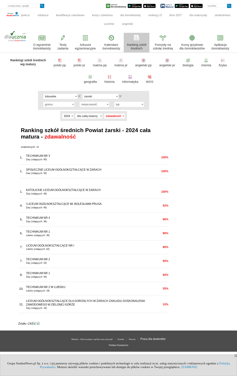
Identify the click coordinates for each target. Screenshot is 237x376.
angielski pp (143, 65)
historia (109, 81)
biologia (188, 65)
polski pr (79, 65)
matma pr (121, 65)
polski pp (60, 65)
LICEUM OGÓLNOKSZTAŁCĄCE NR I (50, 245)
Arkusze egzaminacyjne (85, 46)
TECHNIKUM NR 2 (38, 259)
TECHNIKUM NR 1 (38, 231)
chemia (206, 65)
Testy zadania (62, 46)
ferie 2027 (176, 15)
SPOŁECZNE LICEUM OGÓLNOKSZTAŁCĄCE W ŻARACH (63, 169)
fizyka (223, 65)
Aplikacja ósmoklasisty (220, 46)
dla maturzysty (198, 15)
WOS (149, 81)
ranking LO (155, 15)
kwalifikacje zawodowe (70, 15)
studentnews (222, 15)
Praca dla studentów (153, 338)
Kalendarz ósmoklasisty (111, 46)
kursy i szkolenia (102, 15)
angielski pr (167, 65)
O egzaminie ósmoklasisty (42, 46)
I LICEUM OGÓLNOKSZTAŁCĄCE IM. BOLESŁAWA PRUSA (64, 203)
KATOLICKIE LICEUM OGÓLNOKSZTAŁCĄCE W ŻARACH (63, 190)
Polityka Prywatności (118, 345)
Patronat (132, 339)
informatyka (130, 81)
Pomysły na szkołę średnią (163, 46)
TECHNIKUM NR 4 (38, 217)
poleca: (25, 15)
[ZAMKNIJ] (189, 367)
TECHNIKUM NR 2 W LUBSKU (45, 287)
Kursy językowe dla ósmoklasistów (192, 46)
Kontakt (121, 339)
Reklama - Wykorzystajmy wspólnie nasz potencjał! (92, 339)
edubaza (43, 15)
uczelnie (109, 23)
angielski (127, 23)
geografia (90, 81)
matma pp (100, 65)
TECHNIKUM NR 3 (38, 155)
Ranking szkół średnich (136, 46)
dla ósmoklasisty (130, 15)
